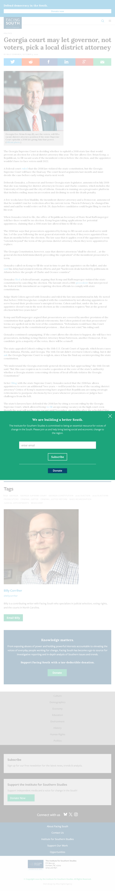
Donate (57, 470)
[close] (110, 416)
